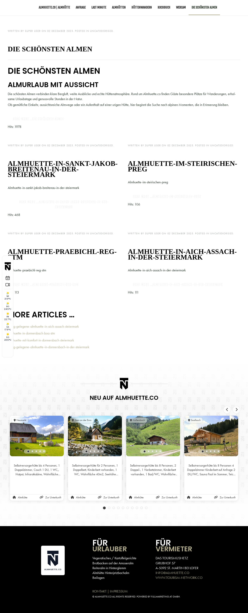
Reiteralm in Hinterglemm (109, 568)
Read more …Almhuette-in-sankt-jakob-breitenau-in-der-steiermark (64, 204)
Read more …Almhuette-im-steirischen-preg (167, 197)
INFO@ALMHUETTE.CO (172, 573)
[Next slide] (236, 410)
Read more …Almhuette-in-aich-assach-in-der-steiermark (178, 285)
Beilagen (98, 577)
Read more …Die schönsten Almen (38, 119)
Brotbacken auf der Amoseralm (112, 563)
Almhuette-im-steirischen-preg (182, 166)
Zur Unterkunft (53, 497)
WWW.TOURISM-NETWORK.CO (179, 577)
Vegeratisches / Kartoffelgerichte (114, 558)
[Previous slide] (227, 410)
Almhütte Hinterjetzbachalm (110, 573)
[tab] (28, 451)
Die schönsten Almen (50, 49)
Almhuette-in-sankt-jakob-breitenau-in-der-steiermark (63, 169)
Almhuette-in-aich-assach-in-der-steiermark (182, 254)
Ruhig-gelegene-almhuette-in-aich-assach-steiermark (43, 326)
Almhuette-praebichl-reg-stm (62, 254)
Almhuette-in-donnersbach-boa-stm (31, 333)
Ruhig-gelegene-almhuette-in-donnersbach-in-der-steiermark (48, 347)
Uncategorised (101, 31)
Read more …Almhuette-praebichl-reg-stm (45, 285)
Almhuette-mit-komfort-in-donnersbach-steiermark (41, 340)
